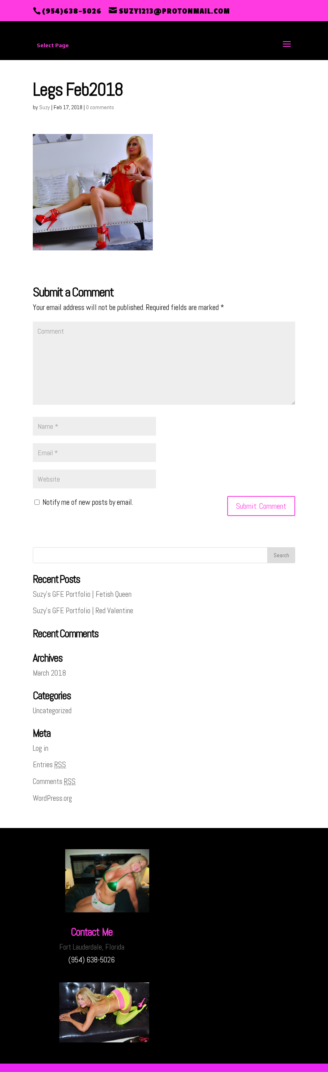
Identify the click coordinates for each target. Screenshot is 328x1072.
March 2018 (49, 673)
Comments (54, 781)
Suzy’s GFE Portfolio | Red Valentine (83, 611)
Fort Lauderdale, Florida (91, 947)
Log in (40, 748)
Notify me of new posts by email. (87, 502)
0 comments (100, 107)
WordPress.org (52, 798)
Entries (49, 765)
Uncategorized (52, 711)
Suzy (44, 107)
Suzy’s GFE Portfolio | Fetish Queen (82, 594)
